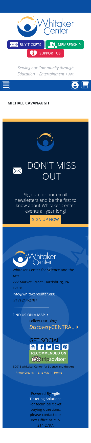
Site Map (44, 372)
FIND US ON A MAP (30, 314)
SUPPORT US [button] (50, 53)
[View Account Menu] (75, 85)
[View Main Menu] (6, 85)
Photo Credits (25, 372)
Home (58, 372)
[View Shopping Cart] (85, 85)
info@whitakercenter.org (34, 294)
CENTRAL (53, 326)
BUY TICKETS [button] (30, 44)
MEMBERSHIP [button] (69, 44)
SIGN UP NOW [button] (45, 219)
